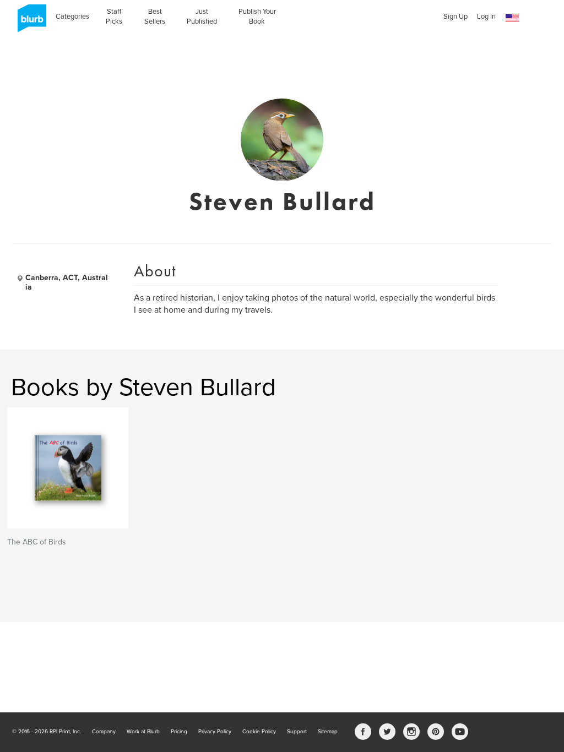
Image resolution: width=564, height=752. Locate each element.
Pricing (179, 731)
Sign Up (455, 16)
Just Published (202, 16)
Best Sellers (154, 16)
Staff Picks (114, 16)
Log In (486, 16)
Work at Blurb (143, 731)
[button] (512, 18)
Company (104, 731)
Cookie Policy (259, 731)
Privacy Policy (214, 731)
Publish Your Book (257, 16)
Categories (72, 16)
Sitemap (328, 731)
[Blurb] (28, 22)
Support (297, 731)
